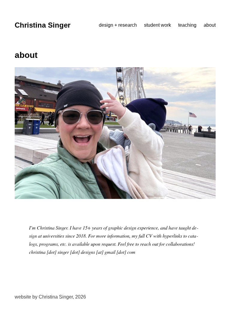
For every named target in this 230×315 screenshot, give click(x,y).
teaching (187, 25)
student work (157, 25)
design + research (118, 25)
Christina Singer (42, 25)
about (210, 25)
